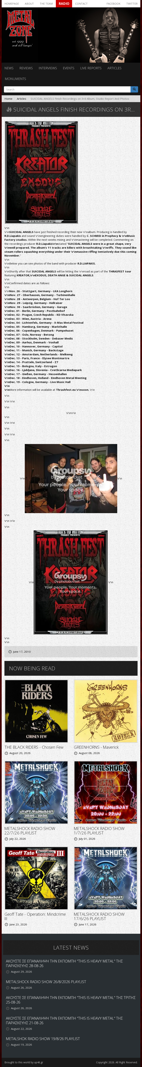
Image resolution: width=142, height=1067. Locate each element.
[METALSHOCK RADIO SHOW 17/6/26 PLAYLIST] (106, 878)
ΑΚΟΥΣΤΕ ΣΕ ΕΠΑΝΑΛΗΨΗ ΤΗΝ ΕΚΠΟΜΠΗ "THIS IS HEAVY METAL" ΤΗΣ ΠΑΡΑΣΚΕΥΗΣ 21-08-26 (64, 1020)
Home (8, 98)
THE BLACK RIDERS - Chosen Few (33, 747)
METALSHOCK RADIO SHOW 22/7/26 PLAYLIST (29, 831)
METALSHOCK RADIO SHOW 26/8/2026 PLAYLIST (46, 981)
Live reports (91, 68)
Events (68, 68)
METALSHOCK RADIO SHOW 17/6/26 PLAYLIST (99, 916)
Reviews (26, 68)
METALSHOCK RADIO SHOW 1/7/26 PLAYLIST (99, 831)
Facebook (113, 3)
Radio (64, 3)
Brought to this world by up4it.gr (23, 1062)
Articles (114, 68)
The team (46, 3)
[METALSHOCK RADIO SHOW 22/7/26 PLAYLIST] (36, 792)
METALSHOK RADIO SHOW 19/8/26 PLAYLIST (43, 1038)
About (29, 3)
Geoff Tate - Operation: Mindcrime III (35, 916)
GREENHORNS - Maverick (96, 747)
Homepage (11, 3)
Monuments (15, 78)
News (8, 68)
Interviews (48, 68)
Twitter (132, 3)
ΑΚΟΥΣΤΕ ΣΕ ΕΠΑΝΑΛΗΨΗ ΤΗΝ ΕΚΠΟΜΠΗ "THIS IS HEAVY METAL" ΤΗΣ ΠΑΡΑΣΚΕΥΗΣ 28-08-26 (64, 963)
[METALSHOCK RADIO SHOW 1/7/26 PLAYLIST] (106, 792)
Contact (81, 3)
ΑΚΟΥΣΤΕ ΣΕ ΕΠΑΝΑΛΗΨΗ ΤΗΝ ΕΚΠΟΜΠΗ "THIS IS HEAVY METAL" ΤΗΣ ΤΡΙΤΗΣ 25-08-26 (71, 1000)
